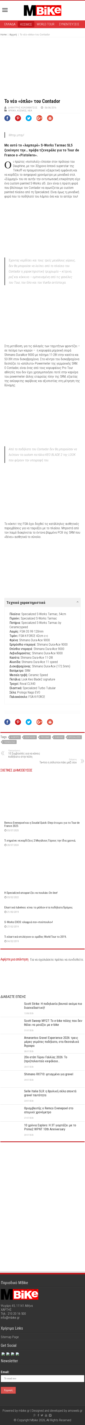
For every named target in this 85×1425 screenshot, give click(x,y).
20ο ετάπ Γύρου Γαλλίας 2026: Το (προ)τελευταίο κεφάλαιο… (45, 1059)
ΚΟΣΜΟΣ (26, 24)
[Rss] (17, 1353)
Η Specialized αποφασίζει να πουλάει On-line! (31, 893)
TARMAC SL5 (9, 742)
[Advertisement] (42, 1175)
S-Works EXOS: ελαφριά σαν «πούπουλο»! (28, 922)
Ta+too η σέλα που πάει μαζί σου (58, 761)
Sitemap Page (10, 1337)
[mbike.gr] (42, 10)
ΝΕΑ (30, 110)
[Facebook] (3, 1353)
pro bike (45, 737)
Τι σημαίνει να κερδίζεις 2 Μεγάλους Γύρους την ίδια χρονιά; (40, 840)
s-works (59, 737)
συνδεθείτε (75, 959)
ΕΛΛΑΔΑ (9, 24)
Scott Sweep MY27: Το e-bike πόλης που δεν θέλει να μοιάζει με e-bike (53, 1023)
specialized (74, 737)
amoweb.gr (75, 1411)
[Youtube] (46, 1415)
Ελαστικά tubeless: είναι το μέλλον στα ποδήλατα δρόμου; (38, 907)
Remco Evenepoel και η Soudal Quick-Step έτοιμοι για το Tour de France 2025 (42, 824)
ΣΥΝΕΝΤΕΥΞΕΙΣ (69, 24)
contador (30, 737)
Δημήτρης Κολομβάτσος (22, 107)
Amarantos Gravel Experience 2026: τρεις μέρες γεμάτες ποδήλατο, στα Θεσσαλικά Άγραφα (51, 1042)
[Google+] (34, 1415)
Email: (5, 1372)
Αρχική (13, 34)
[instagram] (12, 1353)
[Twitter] (7, 1353)
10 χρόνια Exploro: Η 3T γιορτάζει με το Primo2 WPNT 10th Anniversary (50, 1127)
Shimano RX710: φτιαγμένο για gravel (48, 1074)
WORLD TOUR (45, 24)
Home (3, 34)
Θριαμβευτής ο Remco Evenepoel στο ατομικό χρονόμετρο (48, 1110)
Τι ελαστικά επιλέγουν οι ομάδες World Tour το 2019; (35, 937)
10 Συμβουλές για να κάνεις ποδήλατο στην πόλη (24, 753)
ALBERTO (15, 737)
